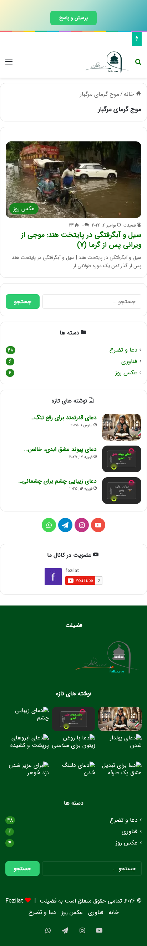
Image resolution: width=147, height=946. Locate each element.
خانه (130, 94)
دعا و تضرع (123, 350)
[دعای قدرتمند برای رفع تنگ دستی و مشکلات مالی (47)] (121, 427)
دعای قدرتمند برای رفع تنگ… (64, 417)
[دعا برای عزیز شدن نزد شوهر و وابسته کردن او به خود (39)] (27, 774)
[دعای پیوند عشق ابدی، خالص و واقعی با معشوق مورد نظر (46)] (121, 459)
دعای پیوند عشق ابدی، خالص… (60, 449)
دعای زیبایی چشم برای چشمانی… (58, 481)
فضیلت (129, 225)
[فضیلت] (107, 62)
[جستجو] (138, 65)
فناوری (129, 361)
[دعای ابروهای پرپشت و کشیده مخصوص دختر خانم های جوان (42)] (27, 746)
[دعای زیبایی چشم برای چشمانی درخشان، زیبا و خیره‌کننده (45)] (121, 490)
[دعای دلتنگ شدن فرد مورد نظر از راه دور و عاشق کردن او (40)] (73, 774)
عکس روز (126, 372)
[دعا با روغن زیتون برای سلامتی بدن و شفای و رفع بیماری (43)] (73, 746)
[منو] (8, 65)
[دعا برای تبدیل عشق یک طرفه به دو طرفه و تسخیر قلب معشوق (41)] (120, 774)
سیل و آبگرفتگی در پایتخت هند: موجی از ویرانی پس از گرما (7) (81, 239)
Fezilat (14, 900)
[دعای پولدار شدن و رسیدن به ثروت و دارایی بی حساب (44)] (120, 746)
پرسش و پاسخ (73, 18)
